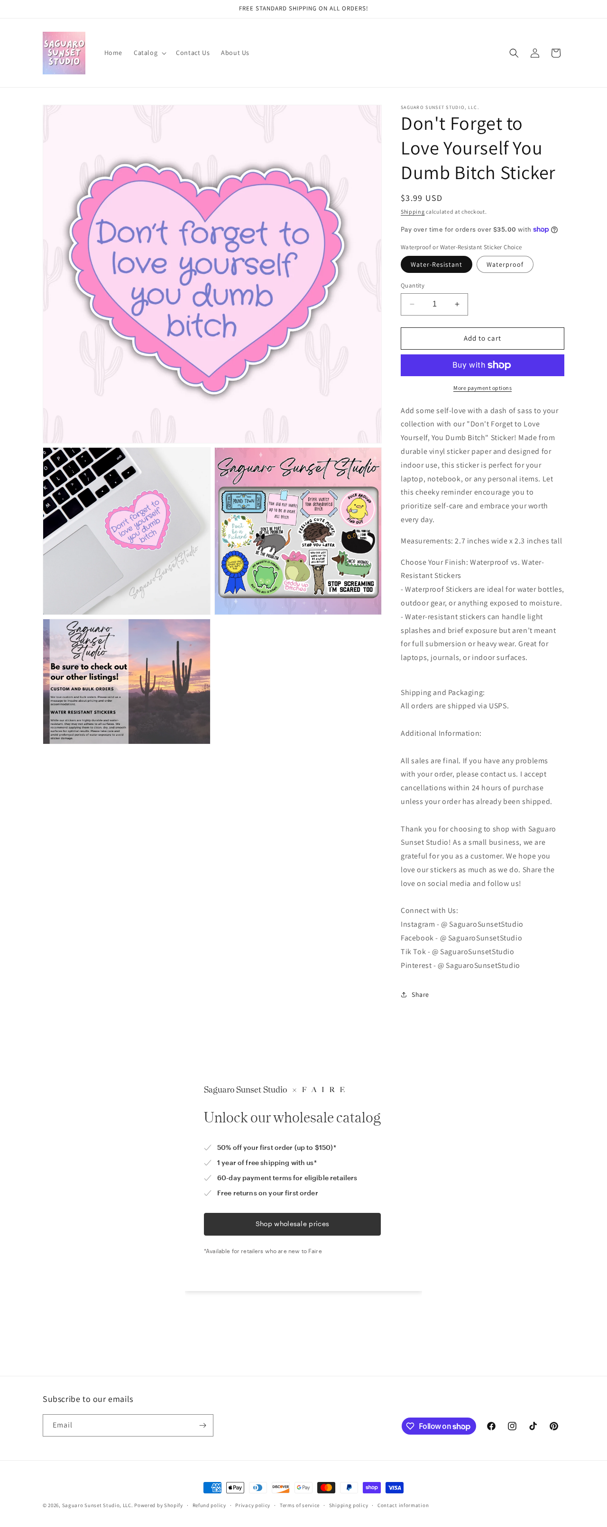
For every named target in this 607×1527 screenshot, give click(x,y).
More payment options (482, 387)
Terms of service (300, 1505)
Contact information (403, 1505)
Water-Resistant (436, 264)
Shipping (413, 211)
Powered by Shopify (158, 1505)
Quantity (412, 285)
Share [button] (420, 994)
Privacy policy (252, 1505)
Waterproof (505, 264)
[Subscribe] (202, 1425)
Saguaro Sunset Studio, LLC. (97, 1505)
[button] (149, 53)
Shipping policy (348, 1505)
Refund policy (209, 1505)
